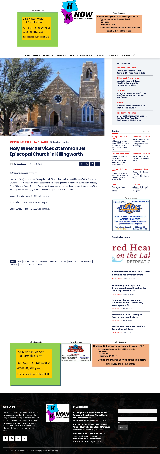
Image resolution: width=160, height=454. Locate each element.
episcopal (54, 261)
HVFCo (120, 103)
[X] (86, 164)
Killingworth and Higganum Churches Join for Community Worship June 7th (127, 303)
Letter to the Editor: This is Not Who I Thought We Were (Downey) (140, 142)
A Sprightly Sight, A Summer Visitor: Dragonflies (140, 189)
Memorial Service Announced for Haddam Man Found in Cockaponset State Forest (132, 118)
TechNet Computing (50, 451)
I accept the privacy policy (130, 423)
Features (121, 90)
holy (76, 261)
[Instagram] (11, 438)
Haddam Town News (126, 68)
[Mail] (18, 438)
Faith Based (41, 142)
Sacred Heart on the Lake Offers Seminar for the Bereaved (131, 273)
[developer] (12, 164)
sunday (22, 264)
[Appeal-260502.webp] (119, 23)
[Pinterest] (92, 164)
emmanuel (44, 261)
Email (120, 415)
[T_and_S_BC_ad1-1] (76, 352)
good (70, 261)
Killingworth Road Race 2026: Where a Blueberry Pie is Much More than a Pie (120, 145)
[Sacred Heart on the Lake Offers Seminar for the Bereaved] (131, 254)
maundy (14, 264)
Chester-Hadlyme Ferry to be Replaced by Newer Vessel (140, 175)
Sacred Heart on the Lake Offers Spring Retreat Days (128, 327)
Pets (114, 184)
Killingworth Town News (128, 78)
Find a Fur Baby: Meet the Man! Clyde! (118, 189)
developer (21, 164)
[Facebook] (81, 164)
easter (34, 261)
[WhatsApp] (97, 164)
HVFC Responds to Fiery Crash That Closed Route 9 (131, 106)
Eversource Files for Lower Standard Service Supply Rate (131, 72)
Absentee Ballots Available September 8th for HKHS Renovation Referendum (120, 160)
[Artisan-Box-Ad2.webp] (37, 29)
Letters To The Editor (141, 137)
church (26, 261)
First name (122, 408)
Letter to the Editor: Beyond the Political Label (140, 158)
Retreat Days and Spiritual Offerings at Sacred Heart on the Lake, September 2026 (129, 288)
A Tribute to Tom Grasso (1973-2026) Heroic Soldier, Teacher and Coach (131, 95)
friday (63, 261)
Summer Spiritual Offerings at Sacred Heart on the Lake (127, 316)
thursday (31, 264)
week (40, 264)
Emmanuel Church (20, 142)
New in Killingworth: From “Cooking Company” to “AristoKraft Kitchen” (128, 83)
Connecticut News (140, 169)
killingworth (86, 261)
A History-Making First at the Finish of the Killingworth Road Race (120, 176)
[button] (134, 55)
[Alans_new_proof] (131, 215)
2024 (19, 261)
